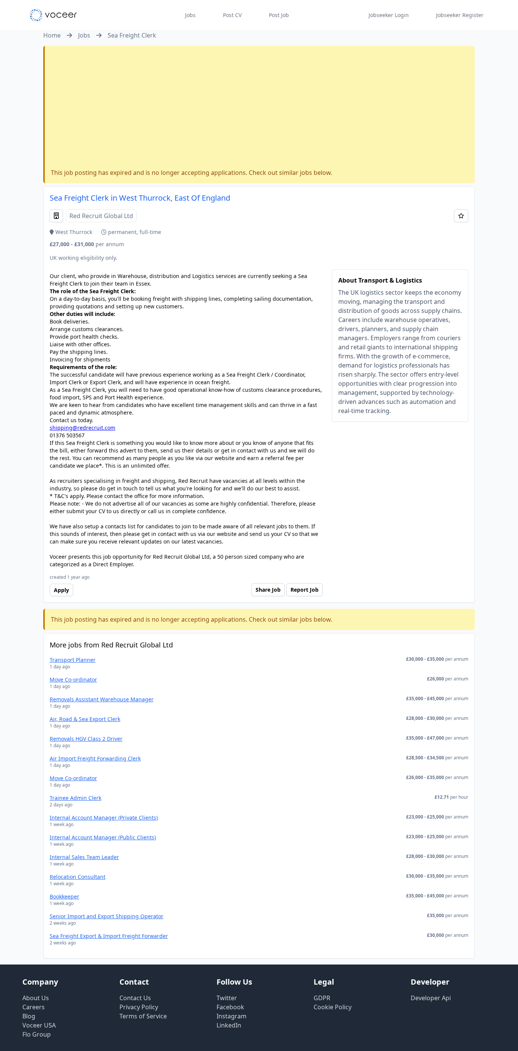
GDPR (322, 998)
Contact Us (135, 998)
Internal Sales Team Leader (84, 857)
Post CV (232, 15)
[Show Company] (56, 215)
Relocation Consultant (77, 876)
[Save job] (461, 215)
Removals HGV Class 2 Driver (86, 738)
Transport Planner (73, 659)
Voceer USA (39, 1025)
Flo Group (36, 1034)
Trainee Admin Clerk (75, 797)
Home (52, 35)
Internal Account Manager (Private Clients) (104, 817)
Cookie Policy (333, 1007)
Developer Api (431, 998)
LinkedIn (229, 1025)
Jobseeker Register (459, 15)
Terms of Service (143, 1016)
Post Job (279, 15)
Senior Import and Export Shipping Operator (106, 916)
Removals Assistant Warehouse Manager (102, 699)
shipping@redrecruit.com (82, 427)
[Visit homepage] (53, 15)
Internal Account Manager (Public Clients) (103, 837)
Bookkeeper (64, 896)
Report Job (304, 589)
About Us (35, 998)
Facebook (230, 1007)
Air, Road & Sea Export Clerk (85, 719)
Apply (61, 590)
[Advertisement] (260, 109)
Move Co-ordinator (73, 679)
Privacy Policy (138, 1007)
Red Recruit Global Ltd (101, 216)
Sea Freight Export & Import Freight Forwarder (109, 935)
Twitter (227, 998)
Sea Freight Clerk (132, 35)
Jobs (190, 15)
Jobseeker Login (389, 15)
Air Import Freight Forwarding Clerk (95, 758)
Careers (33, 1007)
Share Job (268, 589)
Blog (28, 1016)
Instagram (231, 1016)
